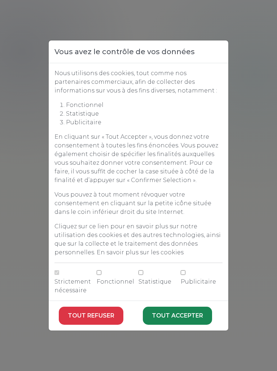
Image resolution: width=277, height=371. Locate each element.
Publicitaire (198, 281)
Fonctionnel (115, 281)
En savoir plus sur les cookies (140, 252)
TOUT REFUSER (91, 315)
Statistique (154, 281)
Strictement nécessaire (72, 286)
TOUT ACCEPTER (177, 315)
